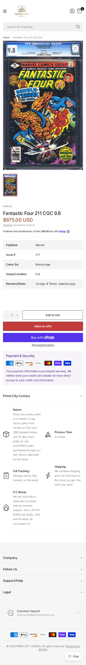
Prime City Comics (16, 396)
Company (10, 558)
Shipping (7, 225)
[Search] (78, 26)
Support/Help (13, 581)
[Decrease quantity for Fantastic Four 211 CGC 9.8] (6, 315)
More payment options (43, 345)
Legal (7, 592)
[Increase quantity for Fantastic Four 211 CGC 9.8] (17, 315)
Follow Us (10, 569)
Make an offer (43, 326)
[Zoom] (75, 48)
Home (6, 37)
